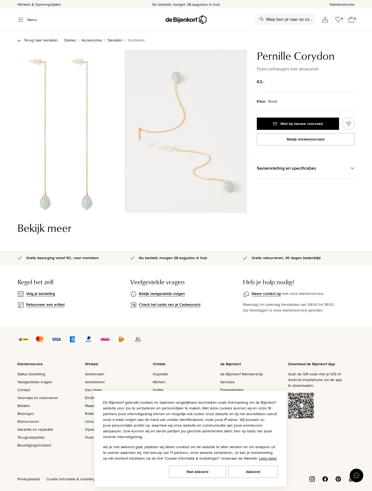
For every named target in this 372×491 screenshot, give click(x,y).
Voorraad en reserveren (37, 398)
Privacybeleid (28, 479)
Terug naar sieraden (41, 40)
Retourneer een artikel (45, 304)
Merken (159, 382)
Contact (23, 390)
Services (227, 382)
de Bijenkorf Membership (241, 374)
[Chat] (356, 475)
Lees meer (268, 458)
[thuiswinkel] (138, 342)
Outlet (158, 390)
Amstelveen (95, 382)
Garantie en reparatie (35, 429)
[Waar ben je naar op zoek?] (261, 19)
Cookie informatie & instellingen (73, 479)
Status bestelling (31, 374)
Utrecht (91, 421)
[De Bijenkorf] (186, 20)
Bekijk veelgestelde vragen (162, 293)
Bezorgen (25, 413)
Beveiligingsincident (34, 445)
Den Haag (93, 390)
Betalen (23, 405)
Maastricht (93, 405)
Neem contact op (266, 293)
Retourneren (28, 421)
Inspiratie (160, 374)
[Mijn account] (325, 19)
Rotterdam (93, 413)
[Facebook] (325, 478)
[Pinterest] (338, 478)
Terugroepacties (31, 437)
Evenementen (232, 390)
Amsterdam (94, 374)
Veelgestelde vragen (34, 382)
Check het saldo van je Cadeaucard (169, 304)
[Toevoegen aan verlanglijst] (348, 124)
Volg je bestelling (40, 293)
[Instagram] (312, 478)
